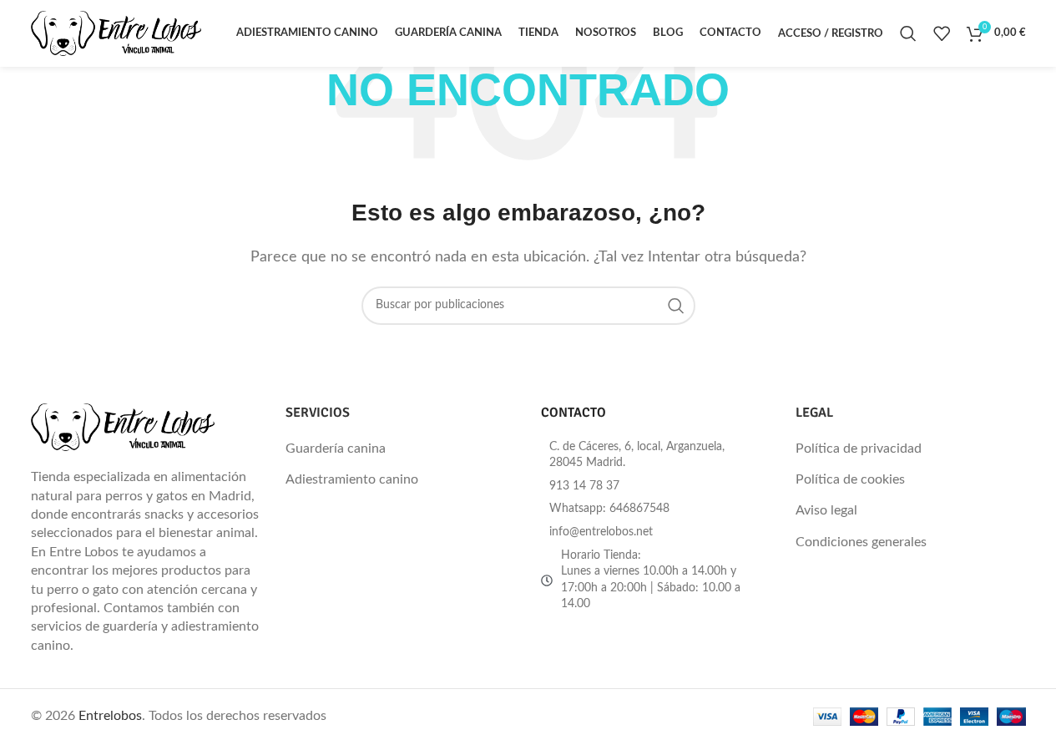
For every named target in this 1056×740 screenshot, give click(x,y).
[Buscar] (908, 33)
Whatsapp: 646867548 (609, 508)
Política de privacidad (859, 448)
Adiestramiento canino (351, 479)
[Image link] (123, 426)
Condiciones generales (861, 542)
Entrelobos (110, 715)
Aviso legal (826, 510)
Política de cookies (850, 479)
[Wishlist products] (941, 33)
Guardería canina (335, 448)
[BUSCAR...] (676, 305)
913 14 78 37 (584, 486)
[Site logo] (116, 32)
